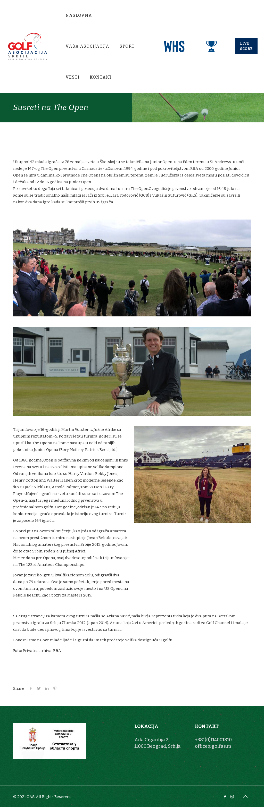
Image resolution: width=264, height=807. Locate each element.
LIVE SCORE (246, 46)
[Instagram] (232, 796)
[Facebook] (225, 796)
